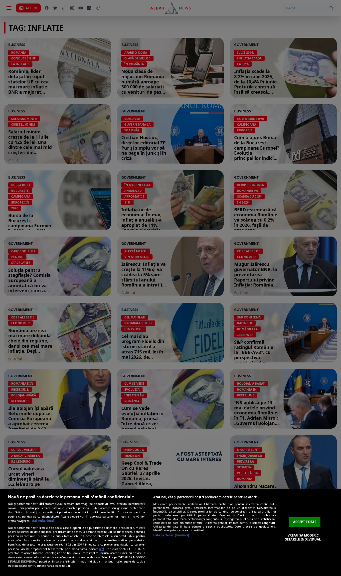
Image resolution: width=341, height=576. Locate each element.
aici (101, 549)
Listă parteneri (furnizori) (171, 535)
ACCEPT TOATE (305, 522)
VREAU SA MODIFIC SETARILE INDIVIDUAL (303, 537)
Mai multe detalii (43, 521)
